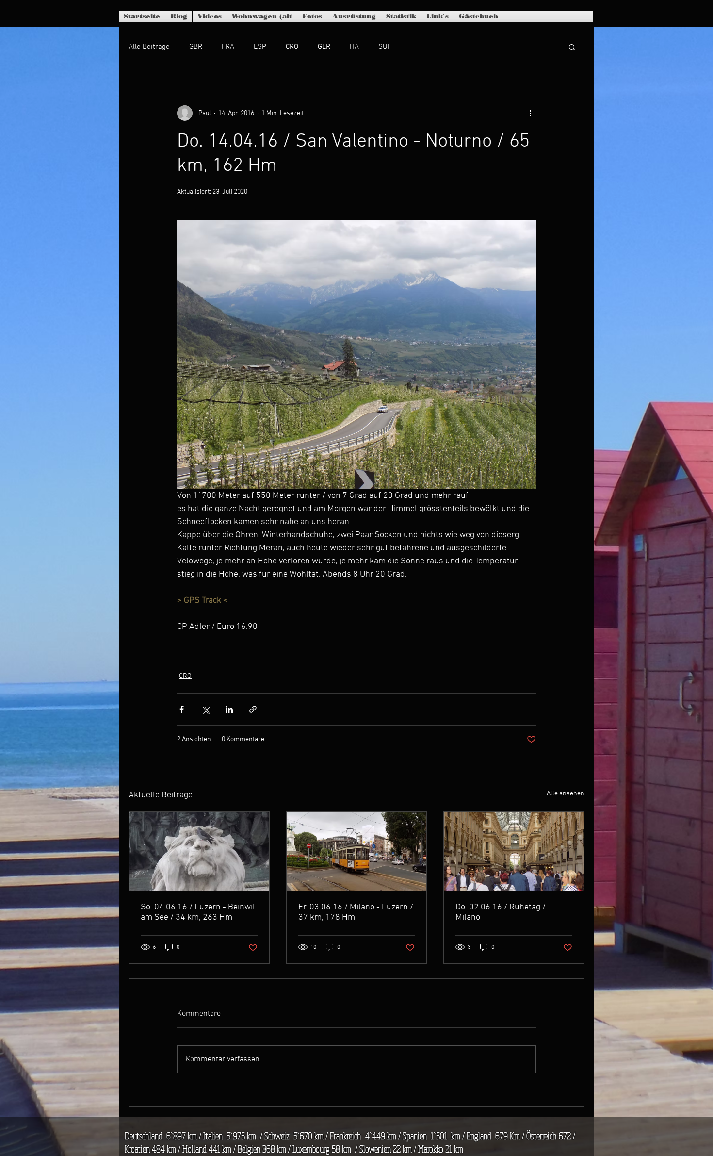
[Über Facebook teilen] (181, 709)
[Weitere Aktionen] (530, 113)
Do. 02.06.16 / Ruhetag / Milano (500, 912)
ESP (260, 46)
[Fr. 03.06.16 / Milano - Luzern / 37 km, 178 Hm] (357, 851)
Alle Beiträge (149, 46)
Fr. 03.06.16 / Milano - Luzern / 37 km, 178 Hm (355, 912)
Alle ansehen (565, 794)
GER (324, 46)
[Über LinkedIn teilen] (229, 709)
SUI (383, 46)
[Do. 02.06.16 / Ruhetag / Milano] (514, 851)
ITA (354, 46)
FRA (228, 46)
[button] (572, 46)
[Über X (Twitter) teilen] (205, 709)
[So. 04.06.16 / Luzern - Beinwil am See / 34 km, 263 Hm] (199, 851)
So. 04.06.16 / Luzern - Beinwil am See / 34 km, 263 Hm (198, 912)
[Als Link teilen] (253, 709)
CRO (292, 46)
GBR (195, 46)
